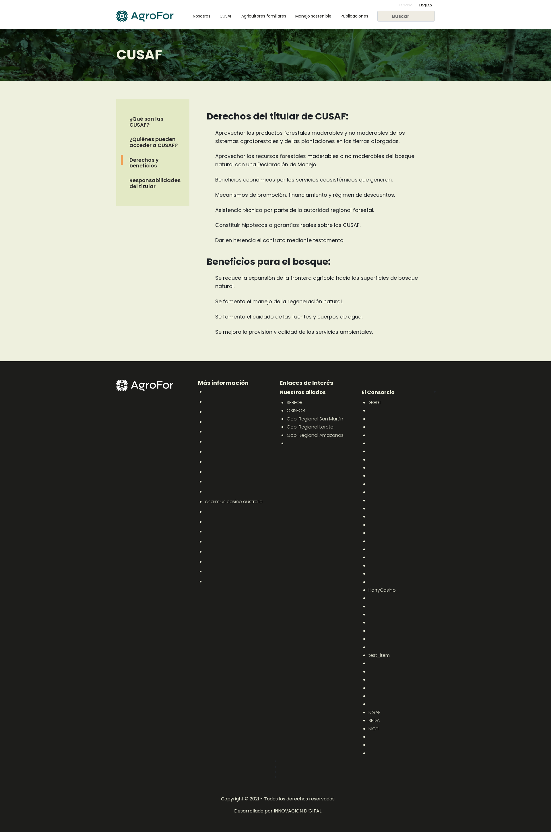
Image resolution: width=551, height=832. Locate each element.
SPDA (374, 720)
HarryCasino (382, 590)
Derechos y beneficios (144, 162)
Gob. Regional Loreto (310, 427)
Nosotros (201, 16)
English (425, 5)
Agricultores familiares (263, 16)
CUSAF (226, 16)
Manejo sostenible (313, 16)
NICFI (373, 728)
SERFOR (294, 402)
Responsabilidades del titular (155, 183)
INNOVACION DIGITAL (297, 811)
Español (406, 5)
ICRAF (374, 712)
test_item (379, 655)
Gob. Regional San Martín (315, 419)
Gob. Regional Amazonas (315, 435)
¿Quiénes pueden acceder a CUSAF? (153, 142)
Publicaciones (354, 16)
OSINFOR (296, 410)
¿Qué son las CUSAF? (146, 121)
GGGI (374, 402)
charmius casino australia (234, 501)
